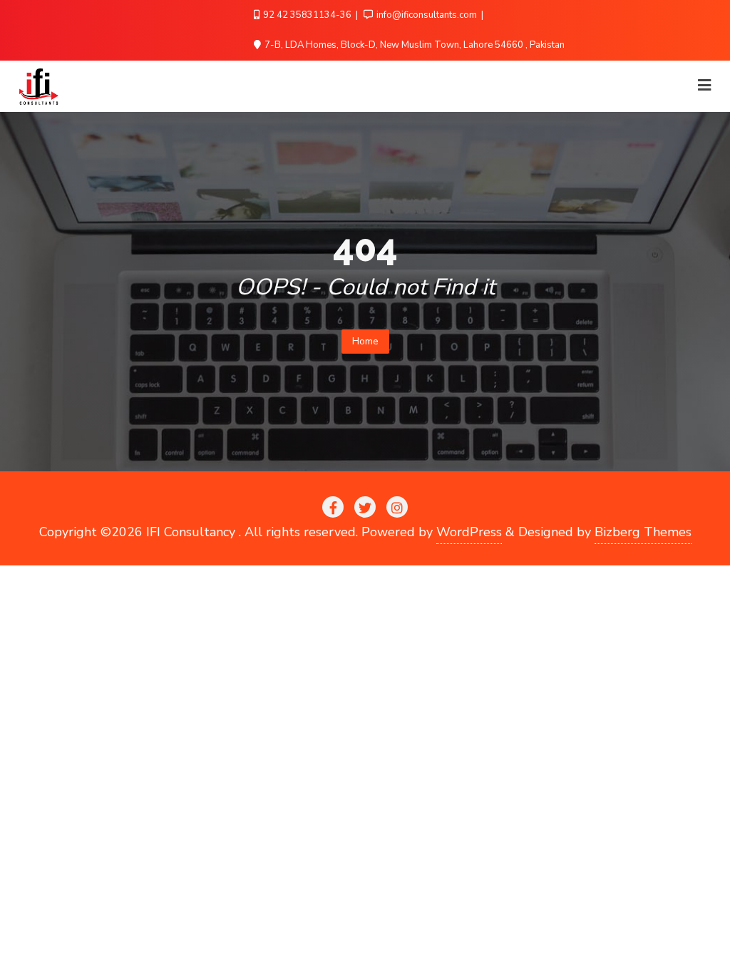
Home (365, 341)
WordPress (469, 531)
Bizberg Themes (643, 531)
